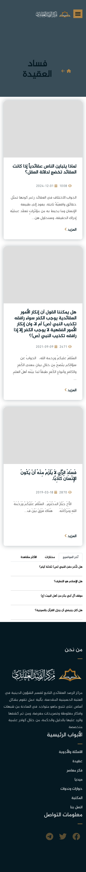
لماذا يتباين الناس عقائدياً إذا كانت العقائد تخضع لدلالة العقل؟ (44, 169)
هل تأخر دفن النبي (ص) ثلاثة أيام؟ (60, 567)
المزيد (71, 230)
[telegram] (49, 837)
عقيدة (77, 761)
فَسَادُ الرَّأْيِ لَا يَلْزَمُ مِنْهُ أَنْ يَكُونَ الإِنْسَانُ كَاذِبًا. (48, 476)
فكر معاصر (74, 770)
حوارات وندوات (71, 789)
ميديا (78, 779)
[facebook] (76, 837)
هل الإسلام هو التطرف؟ (68, 581)
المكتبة (76, 798)
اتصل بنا (76, 807)
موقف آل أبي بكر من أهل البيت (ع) (61, 595)
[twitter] (63, 837)
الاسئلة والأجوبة (70, 752)
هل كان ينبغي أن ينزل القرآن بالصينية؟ (58, 610)
